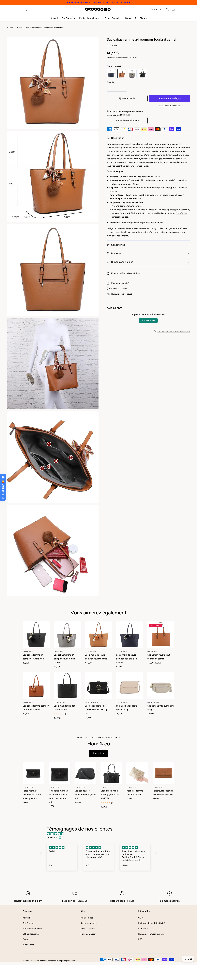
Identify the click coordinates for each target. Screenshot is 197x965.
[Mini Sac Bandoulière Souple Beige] (129, 685)
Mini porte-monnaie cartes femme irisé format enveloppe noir (58, 796)
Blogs (25, 939)
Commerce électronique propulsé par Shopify (57, 961)
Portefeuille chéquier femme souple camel (163, 792)
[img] (100, 834)
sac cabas (142, 151)
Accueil (26, 917)
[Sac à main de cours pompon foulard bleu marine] (129, 634)
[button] (25, 9)
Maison (10, 27)
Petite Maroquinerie (32, 928)
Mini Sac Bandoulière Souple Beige (126, 707)
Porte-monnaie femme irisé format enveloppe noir (32, 794)
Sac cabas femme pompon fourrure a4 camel (36, 707)
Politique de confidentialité (151, 923)
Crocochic (34, 961)
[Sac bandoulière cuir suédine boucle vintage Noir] (98, 685)
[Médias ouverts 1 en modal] (93, 42)
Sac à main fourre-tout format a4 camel (158, 656)
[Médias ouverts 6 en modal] (93, 510)
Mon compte (86, 917)
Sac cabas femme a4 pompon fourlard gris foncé (64, 658)
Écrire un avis (148, 320)
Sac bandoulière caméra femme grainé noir (85, 794)
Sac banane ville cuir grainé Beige (160, 707)
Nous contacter (88, 934)
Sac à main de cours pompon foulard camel (96, 656)
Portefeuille (181, 213)
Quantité (110, 82)
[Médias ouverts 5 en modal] (93, 416)
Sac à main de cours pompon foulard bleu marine (126, 658)
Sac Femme (28, 923)
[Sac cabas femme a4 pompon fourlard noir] (36, 634)
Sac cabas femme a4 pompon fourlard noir (33, 656)
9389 (19, 27)
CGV (140, 917)
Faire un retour (87, 928)
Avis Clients (28, 944)
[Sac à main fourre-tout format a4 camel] (160, 634)
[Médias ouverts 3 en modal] (93, 229)
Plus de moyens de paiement (169, 105)
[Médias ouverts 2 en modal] (93, 136)
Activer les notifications (127, 120)
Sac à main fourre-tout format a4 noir (65, 707)
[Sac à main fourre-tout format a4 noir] (67, 685)
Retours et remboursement (151, 934)
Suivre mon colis (88, 923)
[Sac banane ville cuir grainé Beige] (160, 685)
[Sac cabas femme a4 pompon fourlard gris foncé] (67, 634)
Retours (115, 294)
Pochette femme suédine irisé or (134, 792)
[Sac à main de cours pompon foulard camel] (98, 634)
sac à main (131, 144)
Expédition (120, 58)
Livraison (115, 288)
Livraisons (143, 928)
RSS (140, 939)
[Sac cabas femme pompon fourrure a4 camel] (36, 685)
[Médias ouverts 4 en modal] (93, 323)
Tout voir (97, 753)
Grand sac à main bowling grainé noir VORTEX (110, 794)
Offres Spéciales (31, 934)
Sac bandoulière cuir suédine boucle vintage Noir (96, 709)
